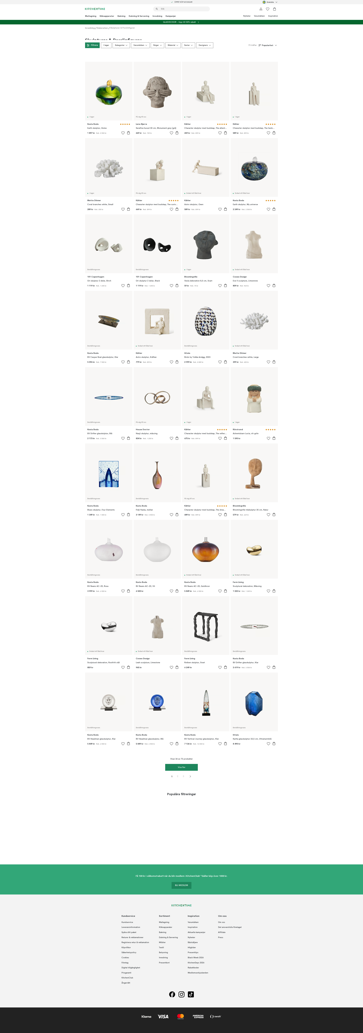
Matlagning (90, 16)
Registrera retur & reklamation (135, 942)
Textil (161, 948)
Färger (156, 45)
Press (220, 937)
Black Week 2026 (196, 958)
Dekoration (102, 28)
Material (171, 45)
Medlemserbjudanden (198, 973)
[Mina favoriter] (267, 9)
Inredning (157, 16)
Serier (187, 45)
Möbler (162, 942)
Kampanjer (171, 16)
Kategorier (119, 45)
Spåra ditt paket (129, 932)
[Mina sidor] (261, 9)
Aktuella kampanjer (196, 932)
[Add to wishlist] (123, 133)
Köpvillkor (126, 948)
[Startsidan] (95, 9)
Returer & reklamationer (132, 937)
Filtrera (94, 45)
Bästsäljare (193, 942)
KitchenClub (127, 978)
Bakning (121, 16)
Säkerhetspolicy (129, 953)
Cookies (125, 958)
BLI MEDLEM (181, 885)
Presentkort (164, 963)
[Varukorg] (274, 9)
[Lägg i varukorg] (128, 132)
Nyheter (247, 16)
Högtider (192, 948)
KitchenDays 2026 (196, 963)
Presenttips (193, 953)
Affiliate (221, 932)
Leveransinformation (131, 927)
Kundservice (127, 922)
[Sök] (156, 9)
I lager (106, 45)
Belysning (163, 953)
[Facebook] (172, 994)
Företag (125, 963)
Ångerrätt (126, 983)
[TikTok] (191, 994)
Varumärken (259, 16)
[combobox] (270, 2)
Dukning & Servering (139, 16)
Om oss (221, 922)
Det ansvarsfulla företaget (230, 927)
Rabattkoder (193, 968)
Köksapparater (107, 16)
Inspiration (273, 16)
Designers (203, 45)
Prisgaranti (126, 973)
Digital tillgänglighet (131, 968)
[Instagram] (181, 994)
